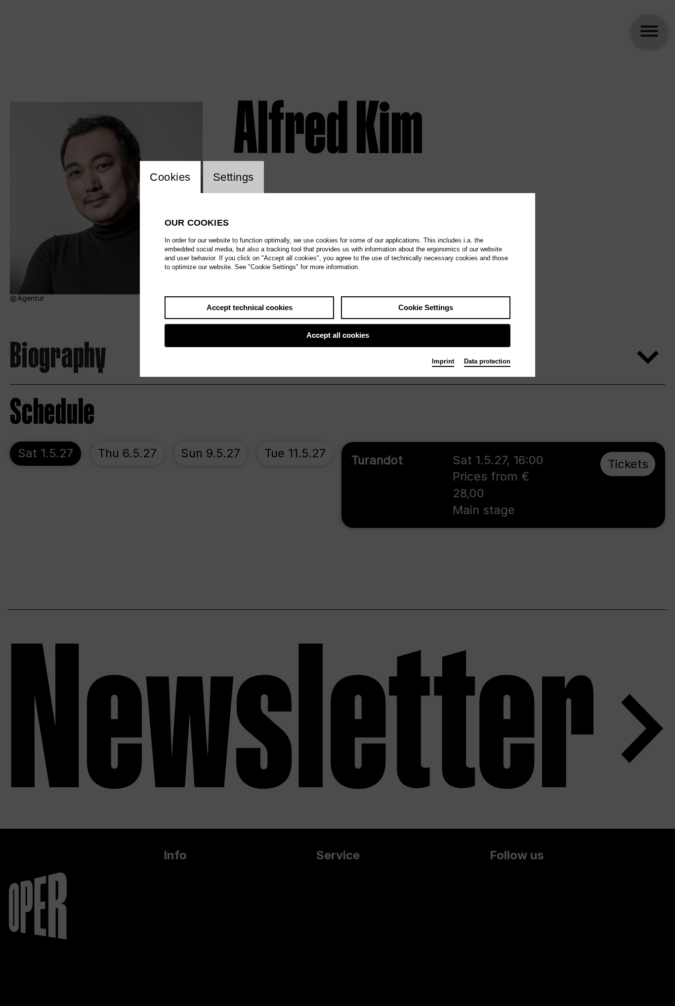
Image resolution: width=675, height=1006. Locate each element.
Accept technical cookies (250, 307)
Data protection (487, 361)
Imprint (443, 361)
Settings (233, 177)
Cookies (170, 177)
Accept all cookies (337, 335)
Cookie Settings (425, 307)
